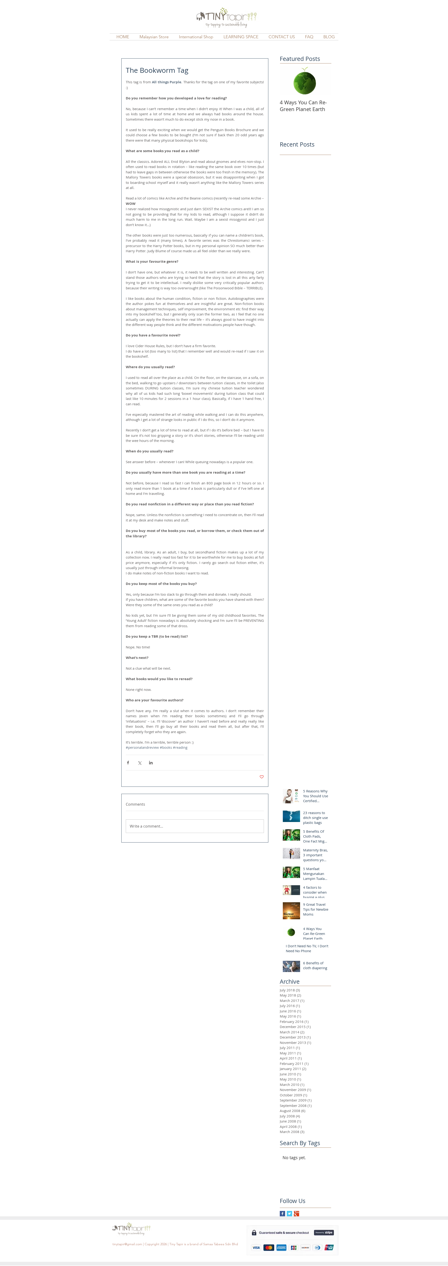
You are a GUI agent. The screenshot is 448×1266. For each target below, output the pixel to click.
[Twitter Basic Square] (289, 1213)
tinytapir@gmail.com (127, 1244)
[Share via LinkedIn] (151, 762)
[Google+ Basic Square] (296, 1213)
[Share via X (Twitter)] (139, 762)
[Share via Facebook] (128, 762)
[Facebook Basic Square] (282, 1213)
